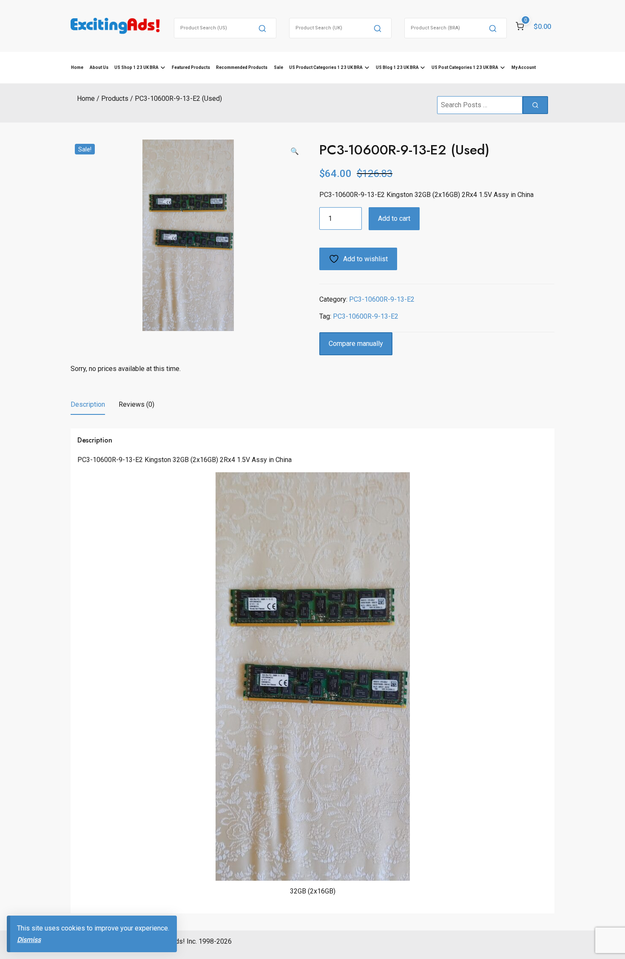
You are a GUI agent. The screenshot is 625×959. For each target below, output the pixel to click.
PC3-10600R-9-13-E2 (382, 299)
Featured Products (191, 67)
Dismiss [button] (29, 940)
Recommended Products (241, 67)
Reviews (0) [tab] (136, 404)
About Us (99, 67)
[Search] (262, 28)
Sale (278, 67)
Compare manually (356, 344)
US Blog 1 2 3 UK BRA (397, 67)
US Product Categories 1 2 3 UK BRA (326, 67)
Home (77, 67)
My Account (523, 67)
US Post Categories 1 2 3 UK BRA (465, 67)
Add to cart (394, 218)
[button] (294, 151)
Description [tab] (88, 404)
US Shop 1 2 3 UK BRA (136, 67)
